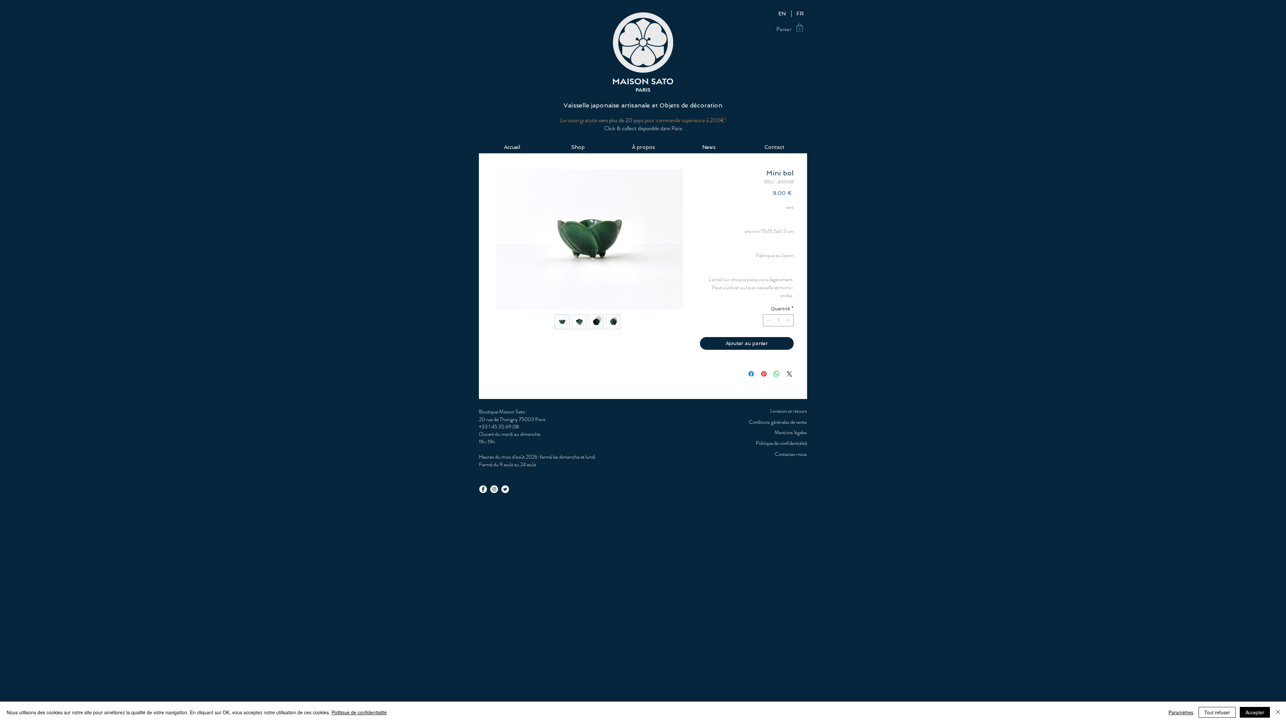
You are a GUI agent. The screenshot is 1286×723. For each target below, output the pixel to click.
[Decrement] (768, 320)
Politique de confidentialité (359, 712)
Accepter (1254, 712)
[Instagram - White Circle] (494, 489)
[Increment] (789, 320)
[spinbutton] (778, 320)
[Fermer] (1278, 712)
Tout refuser (1217, 712)
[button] (799, 28)
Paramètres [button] (1180, 712)
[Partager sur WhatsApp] (777, 374)
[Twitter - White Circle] (505, 489)
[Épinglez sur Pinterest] (764, 374)
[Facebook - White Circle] (483, 489)
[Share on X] (789, 374)
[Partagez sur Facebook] (751, 374)
